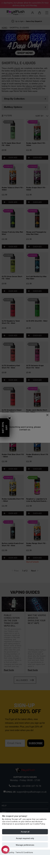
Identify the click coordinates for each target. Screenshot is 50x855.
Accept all (25, 832)
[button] (5, 850)
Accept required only (25, 838)
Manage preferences (25, 845)
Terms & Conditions (24, 852)
